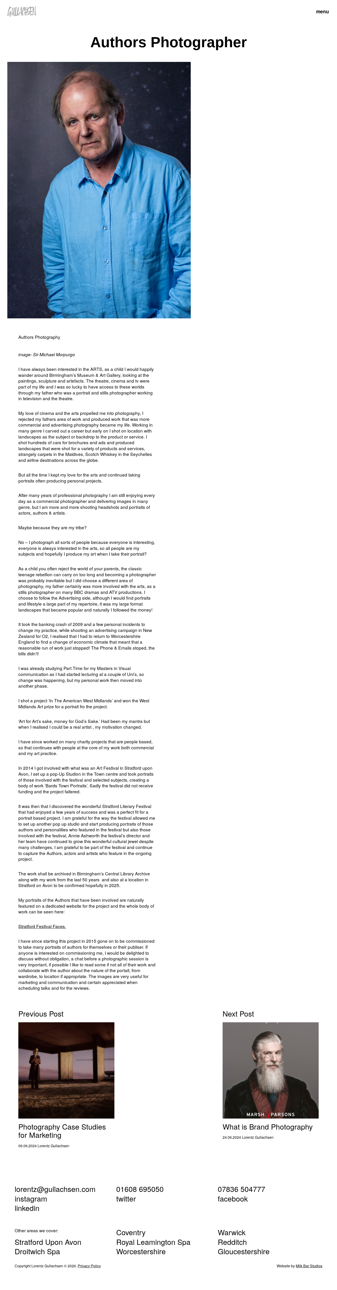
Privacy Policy (89, 1265)
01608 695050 (140, 1188)
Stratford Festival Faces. (42, 926)
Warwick (232, 1232)
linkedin (27, 1207)
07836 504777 (241, 1188)
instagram (31, 1198)
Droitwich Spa (37, 1251)
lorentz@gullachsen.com (55, 1188)
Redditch (232, 1241)
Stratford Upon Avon (48, 1241)
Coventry (131, 1232)
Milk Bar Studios (309, 1265)
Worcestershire (141, 1251)
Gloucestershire (244, 1251)
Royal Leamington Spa (153, 1241)
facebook (233, 1198)
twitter (126, 1198)
